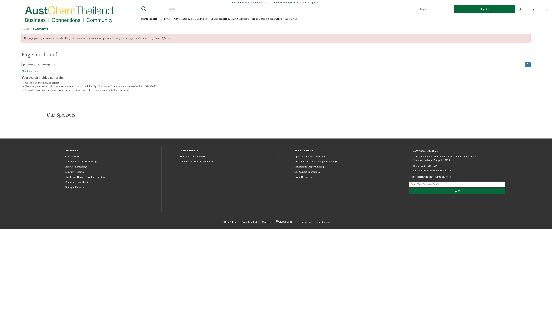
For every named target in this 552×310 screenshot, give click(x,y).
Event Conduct (249, 221)
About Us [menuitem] (291, 19)
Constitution (323, 221)
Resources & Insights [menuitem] (267, 19)
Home (25, 28)
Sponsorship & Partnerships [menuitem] (230, 19)
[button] (527, 37)
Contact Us (71, 156)
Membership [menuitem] (149, 19)
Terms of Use (304, 221)
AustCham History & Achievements (84, 177)
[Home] (69, 14)
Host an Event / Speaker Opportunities (314, 161)
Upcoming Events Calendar (308, 156)
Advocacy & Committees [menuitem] (190, 19)
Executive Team (73, 171)
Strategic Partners (74, 187)
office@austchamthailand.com (436, 170)
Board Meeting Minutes (77, 182)
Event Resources (303, 177)
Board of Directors (75, 166)
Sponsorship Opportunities (308, 166)
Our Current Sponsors (305, 171)
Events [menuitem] (165, 19)
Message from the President (79, 161)
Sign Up (457, 191)
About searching (30, 70)
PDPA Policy (229, 221)
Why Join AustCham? (191, 156)
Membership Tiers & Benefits (195, 161)
